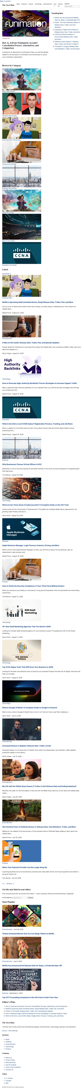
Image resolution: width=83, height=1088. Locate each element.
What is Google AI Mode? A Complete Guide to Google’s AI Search (29, 708)
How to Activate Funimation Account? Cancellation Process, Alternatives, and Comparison (20, 45)
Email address (7, 897)
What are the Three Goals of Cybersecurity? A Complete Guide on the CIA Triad (35, 505)
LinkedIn (8, 1081)
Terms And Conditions (13, 1067)
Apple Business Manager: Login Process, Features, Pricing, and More (30, 545)
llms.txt (4, 1030)
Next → (11, 883)
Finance (30, 4)
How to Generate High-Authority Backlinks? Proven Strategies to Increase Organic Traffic (39, 383)
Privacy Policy (10, 1060)
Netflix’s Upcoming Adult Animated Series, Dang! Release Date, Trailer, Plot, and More (37, 302)
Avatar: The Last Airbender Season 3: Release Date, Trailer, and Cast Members (67, 25)
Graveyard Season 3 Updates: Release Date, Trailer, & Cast (26, 746)
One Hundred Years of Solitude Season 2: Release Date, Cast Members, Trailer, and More (39, 827)
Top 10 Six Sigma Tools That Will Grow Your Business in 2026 (27, 667)
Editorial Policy (11, 1062)
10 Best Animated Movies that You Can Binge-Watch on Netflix (28, 934)
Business (24, 4)
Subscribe (30, 897)
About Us (9, 1057)
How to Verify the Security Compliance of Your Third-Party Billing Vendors (33, 586)
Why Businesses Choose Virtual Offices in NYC (22, 464)
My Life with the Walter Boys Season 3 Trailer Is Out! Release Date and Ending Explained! (39, 786)
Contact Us (9, 1069)
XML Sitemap (13, 1030)
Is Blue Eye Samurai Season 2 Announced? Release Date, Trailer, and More (66, 37)
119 (7, 883)
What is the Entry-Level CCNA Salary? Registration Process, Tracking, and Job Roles (37, 424)
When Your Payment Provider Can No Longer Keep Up (24, 867)
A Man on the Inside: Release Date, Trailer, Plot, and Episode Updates (30, 343)
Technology (38, 4)
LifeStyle (8, 1042)
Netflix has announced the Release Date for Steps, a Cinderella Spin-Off (32, 966)
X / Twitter (9, 1078)
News (18, 4)
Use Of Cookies (11, 1065)
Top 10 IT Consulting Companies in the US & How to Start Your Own (30, 997)
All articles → (6, 274)
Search (67, 4)
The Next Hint (8, 5)
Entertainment (47, 4)
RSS (7, 1083)
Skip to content (5, 1)
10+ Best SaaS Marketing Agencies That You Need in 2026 (26, 627)
